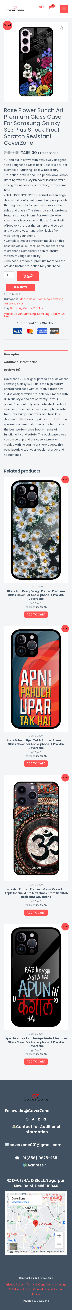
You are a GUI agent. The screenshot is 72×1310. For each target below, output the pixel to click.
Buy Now (20, 287)
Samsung (44, 299)
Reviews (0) (12, 370)
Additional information (20, 362)
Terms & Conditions (40, 1285)
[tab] (36, 354)
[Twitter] (33, 1119)
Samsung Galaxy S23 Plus (26, 308)
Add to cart (28, 276)
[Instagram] (27, 1119)
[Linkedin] (39, 1119)
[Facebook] (45, 1119)
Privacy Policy (15, 1285)
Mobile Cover (28, 299)
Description (12, 354)
